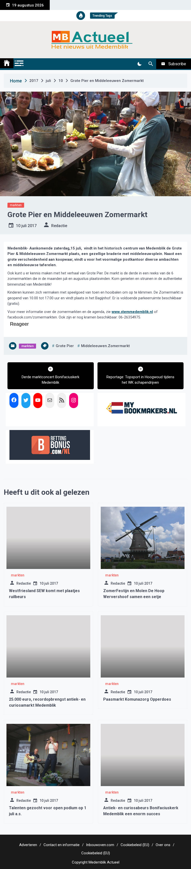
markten (16, 205)
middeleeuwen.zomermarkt (105, 346)
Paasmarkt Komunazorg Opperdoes (137, 699)
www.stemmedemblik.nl (132, 312)
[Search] (150, 64)
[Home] (6, 63)
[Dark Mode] (139, 64)
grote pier (65, 346)
